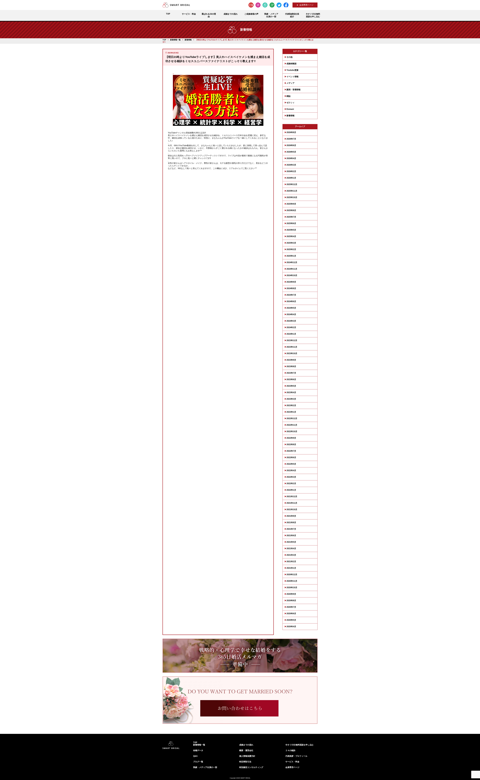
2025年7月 (291, 217)
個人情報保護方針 (247, 756)
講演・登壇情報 (293, 90)
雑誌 (288, 96)
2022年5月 (291, 464)
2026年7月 (291, 139)
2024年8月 (291, 288)
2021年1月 (291, 568)
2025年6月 (291, 223)
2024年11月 (291, 269)
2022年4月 (291, 470)
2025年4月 (291, 236)
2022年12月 (291, 418)
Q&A (195, 756)
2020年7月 (291, 607)
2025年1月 (291, 256)
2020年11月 (291, 581)
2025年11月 (291, 191)
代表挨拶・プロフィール (296, 756)
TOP (195, 742)
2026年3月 (291, 165)
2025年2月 (291, 249)
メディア (290, 83)
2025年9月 (291, 204)
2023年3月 (291, 399)
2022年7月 (291, 451)
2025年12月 (291, 184)
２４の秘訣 (290, 750)
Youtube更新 (292, 70)
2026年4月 (291, 158)
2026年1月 (291, 178)
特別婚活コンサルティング (251, 767)
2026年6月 (291, 145)
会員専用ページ (306, 5)
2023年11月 (291, 347)
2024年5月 (291, 308)
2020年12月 (291, 574)
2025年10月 (291, 197)
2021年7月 (291, 529)
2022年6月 (291, 457)
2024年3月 (291, 321)
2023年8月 (291, 366)
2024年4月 (291, 314)
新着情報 (290, 116)
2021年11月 (291, 503)
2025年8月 (291, 210)
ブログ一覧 (198, 762)
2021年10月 (291, 509)
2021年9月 (291, 516)
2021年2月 (291, 561)
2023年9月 (291, 360)
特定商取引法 (245, 762)
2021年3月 (291, 555)
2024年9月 (291, 282)
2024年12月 (291, 262)
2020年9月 (291, 594)
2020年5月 (291, 620)
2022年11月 (291, 425)
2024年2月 (291, 327)
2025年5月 (291, 230)
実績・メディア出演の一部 (205, 767)
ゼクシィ (290, 103)
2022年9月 (291, 438)
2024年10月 (291, 275)
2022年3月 (291, 477)
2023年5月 (291, 386)
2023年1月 (291, 412)
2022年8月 (291, 444)
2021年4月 (291, 548)
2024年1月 (291, 334)
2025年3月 (291, 243)
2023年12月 (291, 340)
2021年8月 (291, 522)
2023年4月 (291, 392)
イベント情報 (292, 77)
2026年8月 (291, 132)
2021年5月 (291, 542)
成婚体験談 (291, 64)
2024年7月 (291, 295)
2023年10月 (291, 353)
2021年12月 (291, 496)
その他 (289, 57)
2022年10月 (291, 431)
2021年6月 (291, 535)
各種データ (198, 750)
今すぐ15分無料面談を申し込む (299, 745)
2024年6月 (291, 301)
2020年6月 (291, 613)
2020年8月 (291, 600)
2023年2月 (291, 405)
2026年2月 (291, 171)
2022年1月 (291, 490)
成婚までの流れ (246, 745)
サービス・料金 (292, 762)
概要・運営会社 (246, 750)
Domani (290, 109)
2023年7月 (291, 373)
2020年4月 (291, 626)
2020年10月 (291, 587)
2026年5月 (291, 152)
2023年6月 (291, 379)
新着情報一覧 (199, 745)
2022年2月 (291, 483)
